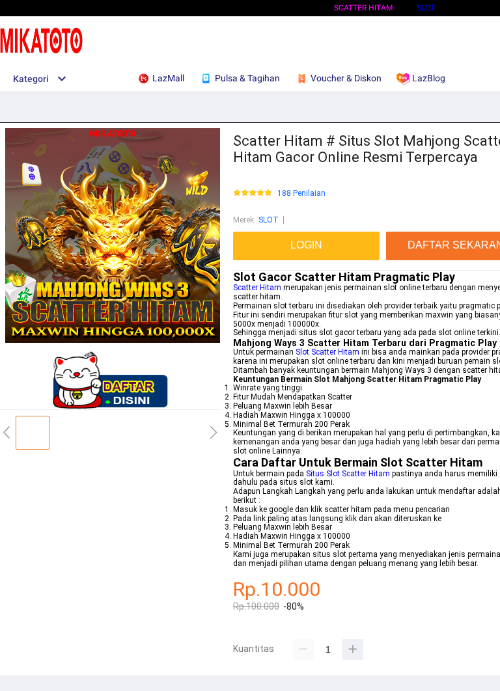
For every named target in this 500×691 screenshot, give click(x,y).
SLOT (426, 7)
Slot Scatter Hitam (327, 352)
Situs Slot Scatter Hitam (348, 473)
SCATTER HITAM (363, 7)
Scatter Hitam (257, 287)
